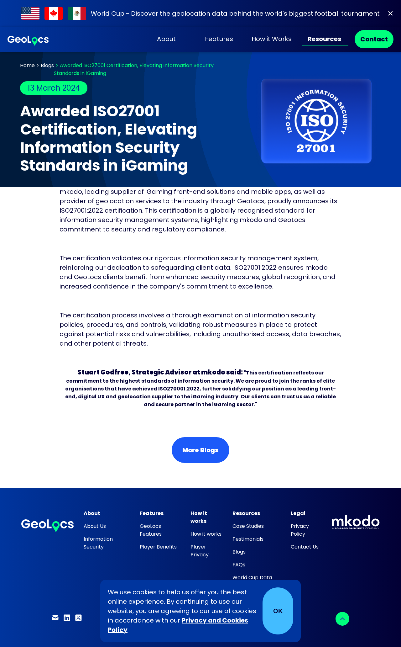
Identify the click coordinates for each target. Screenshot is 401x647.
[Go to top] (342, 619)
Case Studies (248, 526)
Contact (374, 39)
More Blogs (200, 450)
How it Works (272, 38)
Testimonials (247, 539)
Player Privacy (199, 550)
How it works (205, 534)
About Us (95, 526)
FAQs (238, 564)
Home (27, 65)
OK (278, 610)
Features (219, 38)
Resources (324, 38)
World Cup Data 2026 (252, 581)
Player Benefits (158, 546)
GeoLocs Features (151, 530)
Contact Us (305, 546)
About (166, 38)
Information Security (98, 542)
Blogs (47, 65)
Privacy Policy (300, 530)
